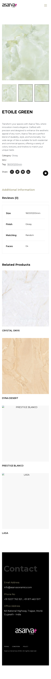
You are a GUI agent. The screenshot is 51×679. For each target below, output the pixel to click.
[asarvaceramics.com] (9, 5)
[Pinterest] (23, 172)
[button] (44, 29)
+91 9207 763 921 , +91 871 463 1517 (22, 599)
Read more (45, 387)
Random (30, 235)
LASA (5, 533)
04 (27, 246)
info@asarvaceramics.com (18, 587)
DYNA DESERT (10, 398)
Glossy (15, 155)
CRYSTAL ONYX (11, 330)
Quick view (22, 319)
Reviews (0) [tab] (10, 198)
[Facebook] (12, 172)
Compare (30, 319)
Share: (5, 172)
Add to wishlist (37, 319)
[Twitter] (17, 172)
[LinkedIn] (28, 172)
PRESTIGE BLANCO (13, 465)
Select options (45, 319)
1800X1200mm (14, 164)
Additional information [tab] (18, 189)
